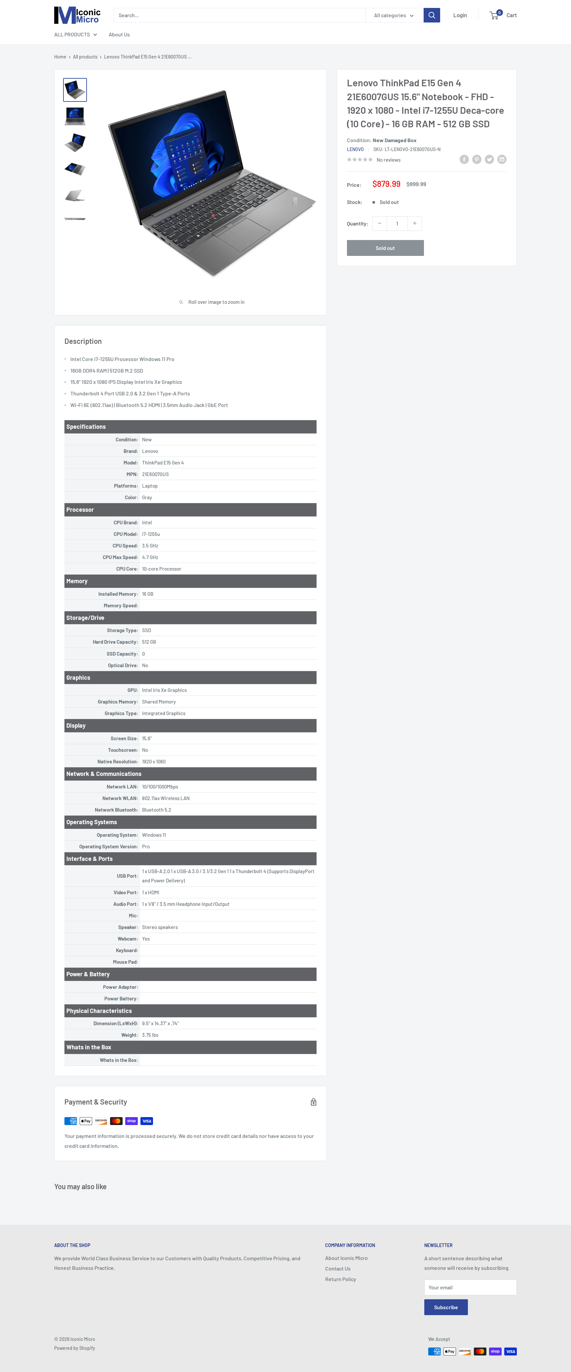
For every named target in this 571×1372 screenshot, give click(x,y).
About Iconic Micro (346, 1258)
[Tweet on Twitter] (489, 159)
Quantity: (357, 223)
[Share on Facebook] (464, 159)
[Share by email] (502, 159)
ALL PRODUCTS (72, 34)
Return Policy (340, 1279)
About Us (119, 34)
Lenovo (355, 149)
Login (460, 15)
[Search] (432, 15)
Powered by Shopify (74, 1348)
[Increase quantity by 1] (415, 223)
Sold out (385, 247)
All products (85, 57)
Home (60, 57)
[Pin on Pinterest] (476, 159)
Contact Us (338, 1268)
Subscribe (446, 1307)
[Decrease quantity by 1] (380, 223)
